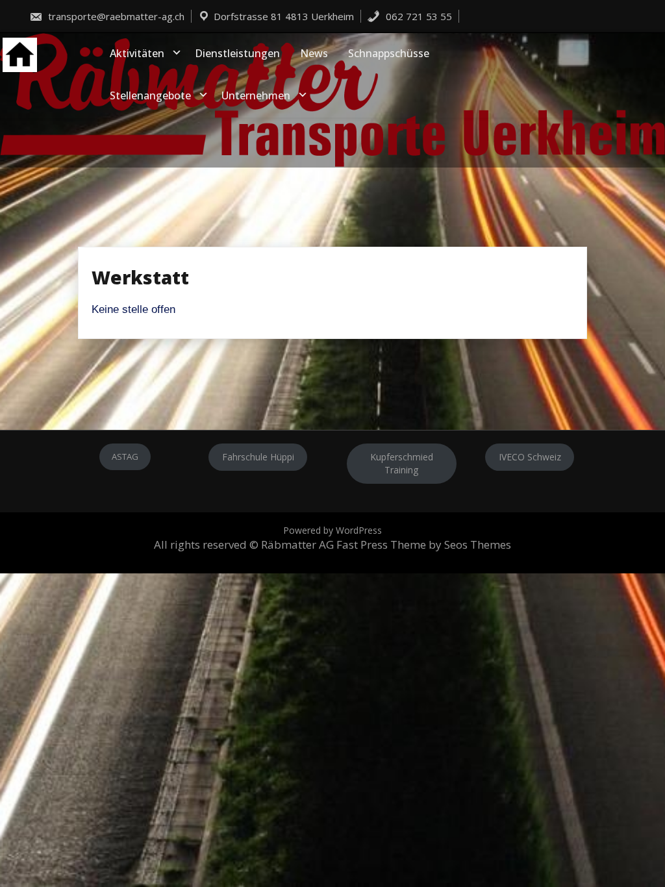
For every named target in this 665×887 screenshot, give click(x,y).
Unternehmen (255, 95)
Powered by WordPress (332, 530)
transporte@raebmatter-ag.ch (114, 16)
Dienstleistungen (237, 53)
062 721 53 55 (417, 16)
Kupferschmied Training (401, 463)
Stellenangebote (150, 95)
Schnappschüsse (388, 53)
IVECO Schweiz (530, 457)
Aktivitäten (137, 53)
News (314, 53)
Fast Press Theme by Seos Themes (423, 544)
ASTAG (125, 456)
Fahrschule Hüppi (258, 457)
